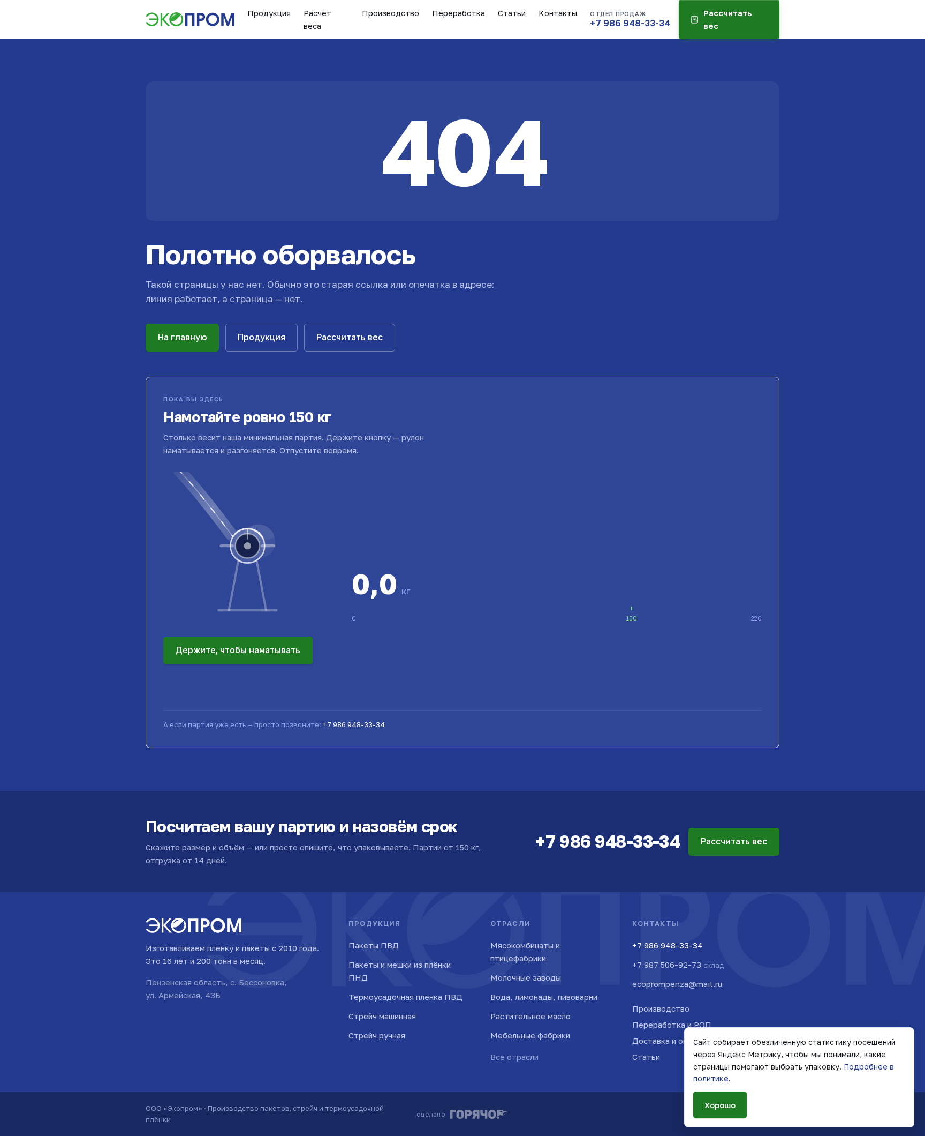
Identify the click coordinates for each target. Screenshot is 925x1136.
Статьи (512, 13)
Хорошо (720, 1105)
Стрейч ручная (376, 1035)
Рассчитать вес (349, 337)
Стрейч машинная (382, 1016)
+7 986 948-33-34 (354, 724)
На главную (182, 337)
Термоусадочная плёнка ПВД (405, 997)
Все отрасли (514, 1057)
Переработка (458, 13)
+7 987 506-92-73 (678, 964)
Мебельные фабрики (530, 1035)
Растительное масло (530, 1016)
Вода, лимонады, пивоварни (543, 997)
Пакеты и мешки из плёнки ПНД (399, 971)
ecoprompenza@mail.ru (677, 984)
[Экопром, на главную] (190, 19)
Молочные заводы (525, 977)
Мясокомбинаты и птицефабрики (525, 951)
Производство (390, 13)
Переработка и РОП (671, 1024)
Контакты (558, 13)
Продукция (269, 13)
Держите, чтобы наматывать (238, 650)
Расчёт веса (317, 19)
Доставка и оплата (668, 1040)
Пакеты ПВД (373, 945)
